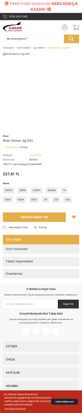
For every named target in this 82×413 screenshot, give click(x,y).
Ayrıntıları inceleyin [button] (15, 408)
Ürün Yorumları (17, 249)
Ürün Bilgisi (13, 239)
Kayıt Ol (68, 304)
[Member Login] (63, 27)
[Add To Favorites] (74, 217)
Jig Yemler (35, 155)
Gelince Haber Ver (34, 217)
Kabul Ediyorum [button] (64, 401)
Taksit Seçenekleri (19, 261)
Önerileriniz (14, 274)
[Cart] (74, 27)
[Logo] (13, 27)
